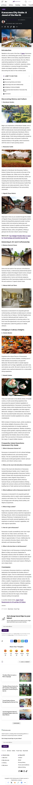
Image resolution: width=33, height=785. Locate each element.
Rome (22, 706)
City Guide (10, 609)
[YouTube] (21, 771)
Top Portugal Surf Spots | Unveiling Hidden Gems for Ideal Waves (10, 713)
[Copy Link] (11, 26)
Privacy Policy (11, 635)
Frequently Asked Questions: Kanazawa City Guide (15, 90)
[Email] (14, 782)
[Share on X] (8, 26)
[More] (16, 26)
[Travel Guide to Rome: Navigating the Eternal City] (25, 702)
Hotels (13, 750)
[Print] (13, 26)
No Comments (21, 19)
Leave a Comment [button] (25, 661)
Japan (3, 9)
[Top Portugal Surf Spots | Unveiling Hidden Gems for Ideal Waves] (25, 714)
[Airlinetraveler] (16, 1)
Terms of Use (16, 633)
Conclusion (8, 93)
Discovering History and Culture (13, 82)
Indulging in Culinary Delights (12, 87)
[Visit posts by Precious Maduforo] (3, 21)
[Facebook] (19, 771)
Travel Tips (16, 609)
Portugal (23, 719)
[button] (3, 2)
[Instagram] (24, 771)
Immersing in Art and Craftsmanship (14, 84)
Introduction (8, 79)
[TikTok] (26, 771)
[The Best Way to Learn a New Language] (25, 677)
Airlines (9, 750)
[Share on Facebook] (5, 26)
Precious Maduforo (12, 19)
